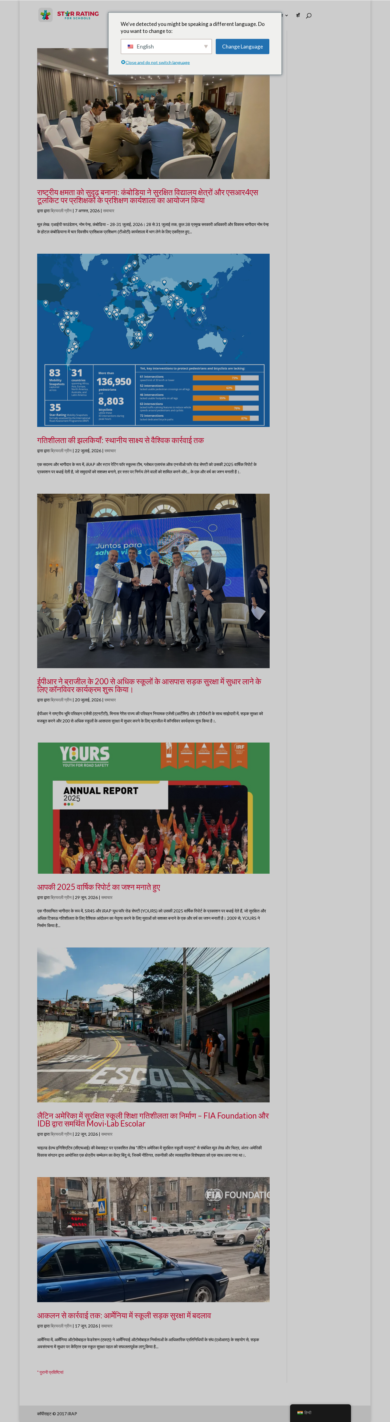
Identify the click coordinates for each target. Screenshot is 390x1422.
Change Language (242, 46)
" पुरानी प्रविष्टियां (50, 1372)
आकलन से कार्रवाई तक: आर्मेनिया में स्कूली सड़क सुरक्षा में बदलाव (124, 1315)
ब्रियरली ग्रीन (61, 210)
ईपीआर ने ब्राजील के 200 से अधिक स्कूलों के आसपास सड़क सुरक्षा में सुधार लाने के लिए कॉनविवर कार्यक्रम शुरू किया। (149, 685)
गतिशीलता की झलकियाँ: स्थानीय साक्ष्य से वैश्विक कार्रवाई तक (120, 440)
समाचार (108, 210)
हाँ (298, 15)
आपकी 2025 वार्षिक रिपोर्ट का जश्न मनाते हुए (98, 887)
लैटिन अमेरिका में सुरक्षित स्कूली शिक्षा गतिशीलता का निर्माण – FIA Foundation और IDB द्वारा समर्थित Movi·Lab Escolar (153, 1119)
